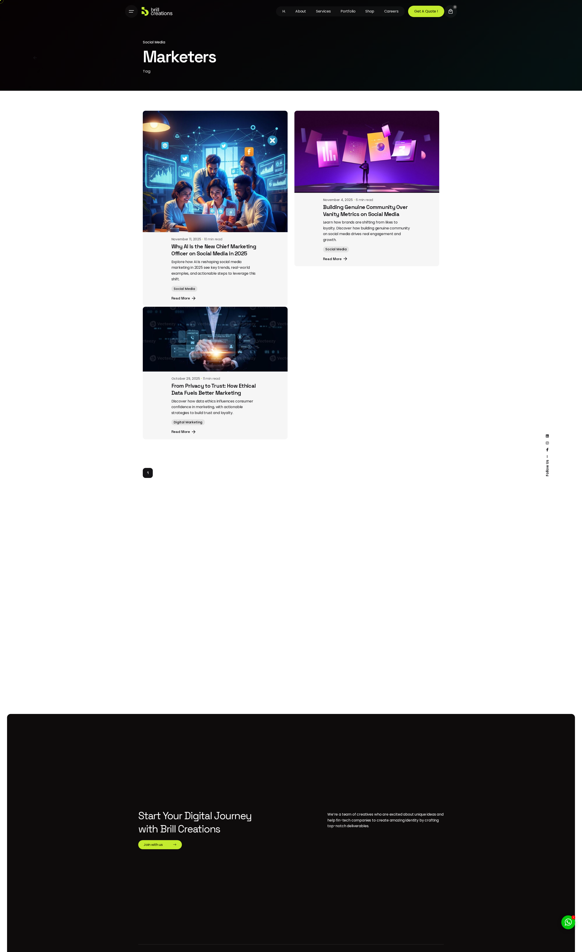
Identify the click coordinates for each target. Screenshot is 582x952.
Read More (180, 298)
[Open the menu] (131, 11)
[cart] (450, 11)
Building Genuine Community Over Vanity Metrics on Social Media (365, 210)
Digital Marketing (188, 428)
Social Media (154, 42)
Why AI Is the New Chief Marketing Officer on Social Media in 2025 (213, 250)
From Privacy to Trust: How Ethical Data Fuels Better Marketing (213, 395)
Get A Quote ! (426, 11)
